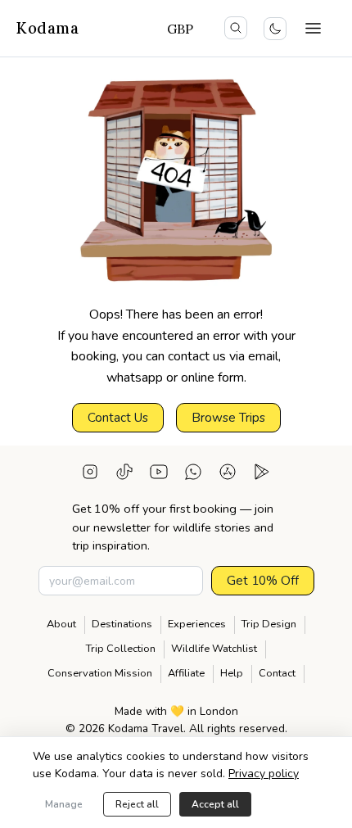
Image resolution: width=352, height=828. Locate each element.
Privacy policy (263, 773)
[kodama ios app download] (227, 475)
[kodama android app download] (262, 475)
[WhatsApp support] (193, 475)
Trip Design (268, 624)
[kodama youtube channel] (159, 475)
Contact (277, 673)
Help (231, 673)
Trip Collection (121, 648)
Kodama (47, 28)
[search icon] (235, 27)
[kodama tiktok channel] (124, 475)
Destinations (122, 624)
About (61, 624)
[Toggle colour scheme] (275, 28)
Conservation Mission (99, 673)
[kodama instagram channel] (90, 475)
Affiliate (186, 673)
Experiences (197, 624)
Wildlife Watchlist (214, 648)
